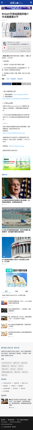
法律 (20, 369)
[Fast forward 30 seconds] (14, 48)
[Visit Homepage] (16, 2)
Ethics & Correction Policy (6, 424)
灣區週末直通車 (7, 372)
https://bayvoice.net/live (21, 94)
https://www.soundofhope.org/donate (14, 133)
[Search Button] (31, 2)
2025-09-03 (12, 407)
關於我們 (3, 419)
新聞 (4, 197)
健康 (16, 362)
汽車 (13, 369)
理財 (17, 372)
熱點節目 (20, 79)
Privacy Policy (4, 422)
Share (28, 51)
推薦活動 (5, 366)
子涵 (8, 79)
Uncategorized (7, 362)
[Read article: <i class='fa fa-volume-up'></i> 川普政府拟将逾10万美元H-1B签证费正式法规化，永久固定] (16, 247)
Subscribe (22, 51)
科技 (4, 375)
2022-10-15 (4, 20)
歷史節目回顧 (11, 419)
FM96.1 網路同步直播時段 (22, 419)
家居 (24, 362)
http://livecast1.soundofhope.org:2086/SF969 (16, 98)
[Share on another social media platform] (26, 84)
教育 (13, 366)
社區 (24, 372)
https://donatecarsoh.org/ (16, 146)
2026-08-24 (5, 263)
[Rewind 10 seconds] (8, 48)
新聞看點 (13, 79)
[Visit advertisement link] (16, 9)
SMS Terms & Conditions (15, 422)
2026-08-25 (5, 204)
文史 (20, 366)
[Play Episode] (4, 47)
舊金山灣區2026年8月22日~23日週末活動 (13, 295)
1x (11, 48)
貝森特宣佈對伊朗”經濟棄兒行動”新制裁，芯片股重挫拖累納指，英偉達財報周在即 (16, 201)
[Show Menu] (2, 2)
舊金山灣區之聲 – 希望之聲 (10, 426)
